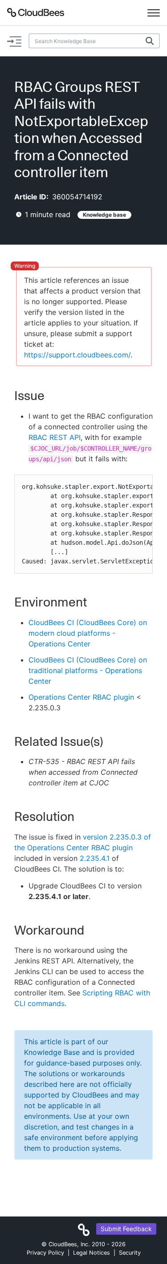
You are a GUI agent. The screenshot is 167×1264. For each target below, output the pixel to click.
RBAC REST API (55, 437)
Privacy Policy (45, 1252)
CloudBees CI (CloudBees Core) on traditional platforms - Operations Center (88, 670)
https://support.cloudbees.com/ (77, 354)
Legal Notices (91, 1252)
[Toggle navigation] (153, 12)
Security (130, 1252)
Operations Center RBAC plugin (81, 697)
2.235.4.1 (95, 858)
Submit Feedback (126, 1228)
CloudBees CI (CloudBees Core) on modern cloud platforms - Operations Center (88, 633)
